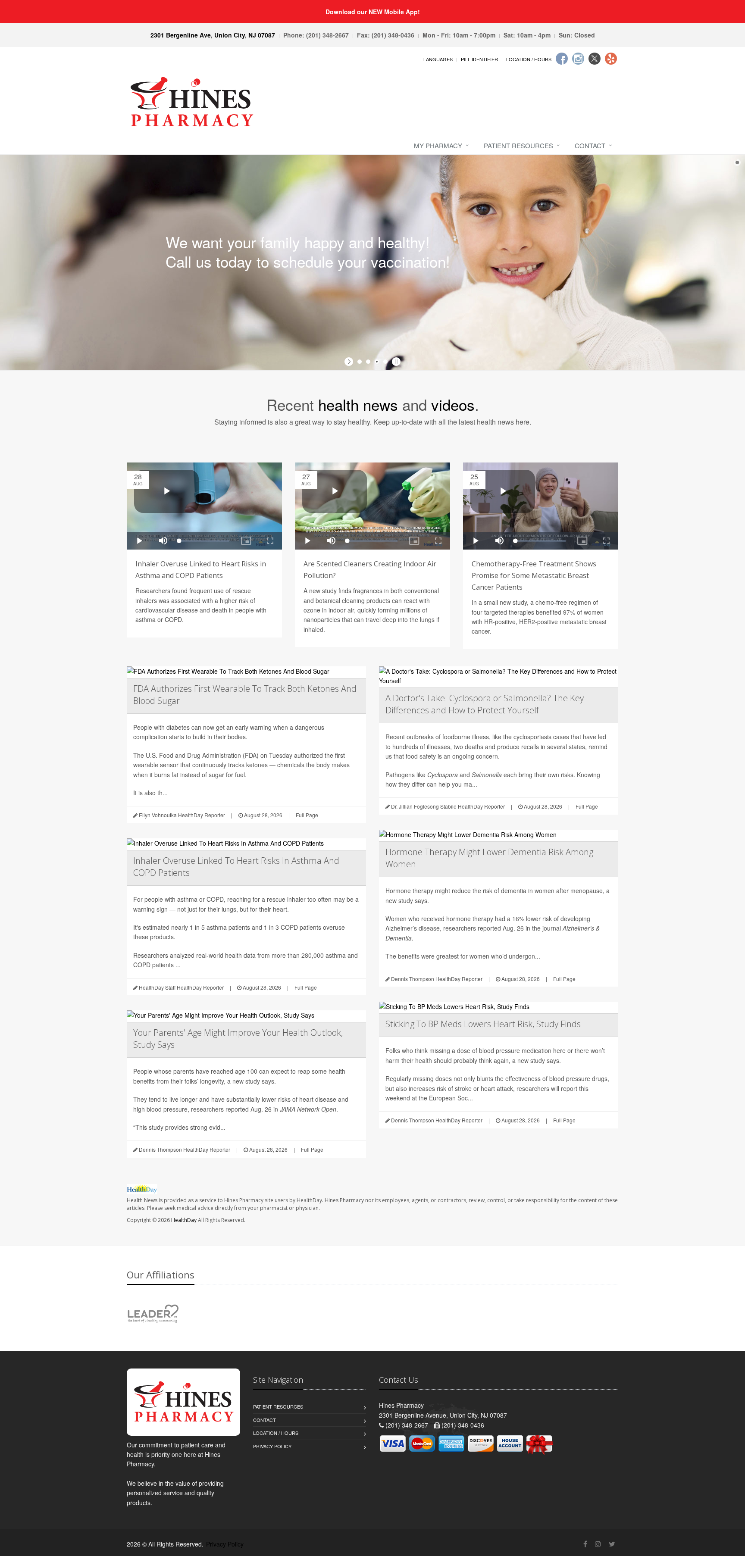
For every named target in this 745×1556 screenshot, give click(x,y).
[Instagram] (578, 59)
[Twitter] (594, 59)
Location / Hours (528, 59)
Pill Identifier (479, 59)
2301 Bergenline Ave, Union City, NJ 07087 (212, 35)
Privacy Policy (272, 1446)
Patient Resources (518, 145)
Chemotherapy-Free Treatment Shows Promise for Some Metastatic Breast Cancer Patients (534, 575)
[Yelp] (611, 59)
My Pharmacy (438, 145)
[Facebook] (562, 59)
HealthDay (184, 1220)
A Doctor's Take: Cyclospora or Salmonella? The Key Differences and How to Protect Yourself (484, 704)
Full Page (307, 815)
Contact (590, 145)
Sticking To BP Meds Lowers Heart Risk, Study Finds (483, 1024)
